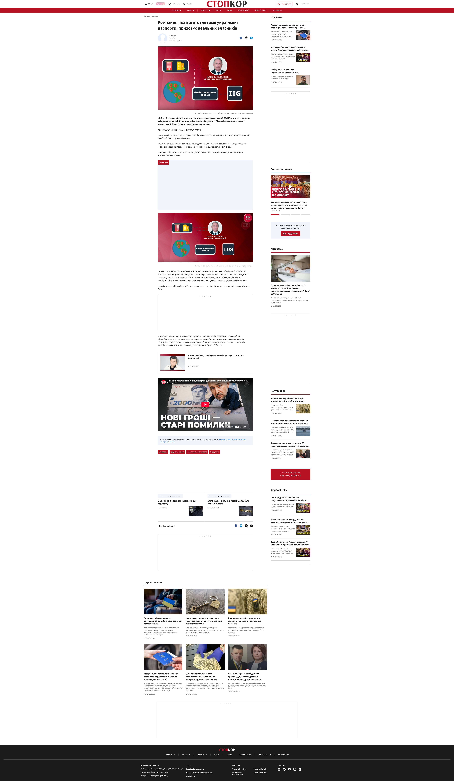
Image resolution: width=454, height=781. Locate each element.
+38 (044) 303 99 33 (290, 475)
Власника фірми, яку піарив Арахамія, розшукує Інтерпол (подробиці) (216, 357)
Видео (189, 10)
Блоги (218, 10)
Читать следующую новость (219, 496)
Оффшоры (163, 452)
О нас (188, 765)
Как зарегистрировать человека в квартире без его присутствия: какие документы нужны (204, 621)
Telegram (221, 439)
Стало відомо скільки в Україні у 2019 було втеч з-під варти (228, 502)
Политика (155, 16)
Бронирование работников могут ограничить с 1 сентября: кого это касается (244, 621)
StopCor (173, 36)
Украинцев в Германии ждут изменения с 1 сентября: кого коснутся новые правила (162, 621)
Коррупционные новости (197, 452)
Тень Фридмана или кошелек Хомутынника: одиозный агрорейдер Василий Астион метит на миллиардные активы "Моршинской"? (290, 502)
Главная (147, 16)
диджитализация (177, 452)
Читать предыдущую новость (170, 496)
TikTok (171, 442)
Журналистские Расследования (199, 773)
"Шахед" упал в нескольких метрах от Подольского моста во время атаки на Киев (289, 423)
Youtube (237, 439)
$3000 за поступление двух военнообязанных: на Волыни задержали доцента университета (202, 676)
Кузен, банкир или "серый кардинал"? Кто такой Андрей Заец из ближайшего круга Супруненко (290, 544)
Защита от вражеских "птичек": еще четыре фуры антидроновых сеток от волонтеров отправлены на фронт (289, 205)
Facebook (229, 439)
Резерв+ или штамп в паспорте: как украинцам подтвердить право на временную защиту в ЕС (161, 676)
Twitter (242, 439)
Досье (229, 10)
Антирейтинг (277, 10)
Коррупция (214, 452)
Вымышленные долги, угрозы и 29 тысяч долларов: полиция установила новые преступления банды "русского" (290, 446)
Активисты (190, 776)
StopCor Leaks (243, 10)
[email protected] (161, 775)
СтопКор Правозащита (195, 769)
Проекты (175, 10)
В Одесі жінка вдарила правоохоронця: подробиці (177, 502)
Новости (204, 10)
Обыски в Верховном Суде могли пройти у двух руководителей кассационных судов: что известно (245, 676)
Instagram (164, 442)
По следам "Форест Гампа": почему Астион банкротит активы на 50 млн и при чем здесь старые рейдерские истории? (289, 51)
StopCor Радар (260, 10)
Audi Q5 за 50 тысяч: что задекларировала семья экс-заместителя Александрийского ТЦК (288, 72)
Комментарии (169, 526)
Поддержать (286, 4)
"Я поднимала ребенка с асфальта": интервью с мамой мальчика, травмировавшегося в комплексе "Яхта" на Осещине (290, 289)
